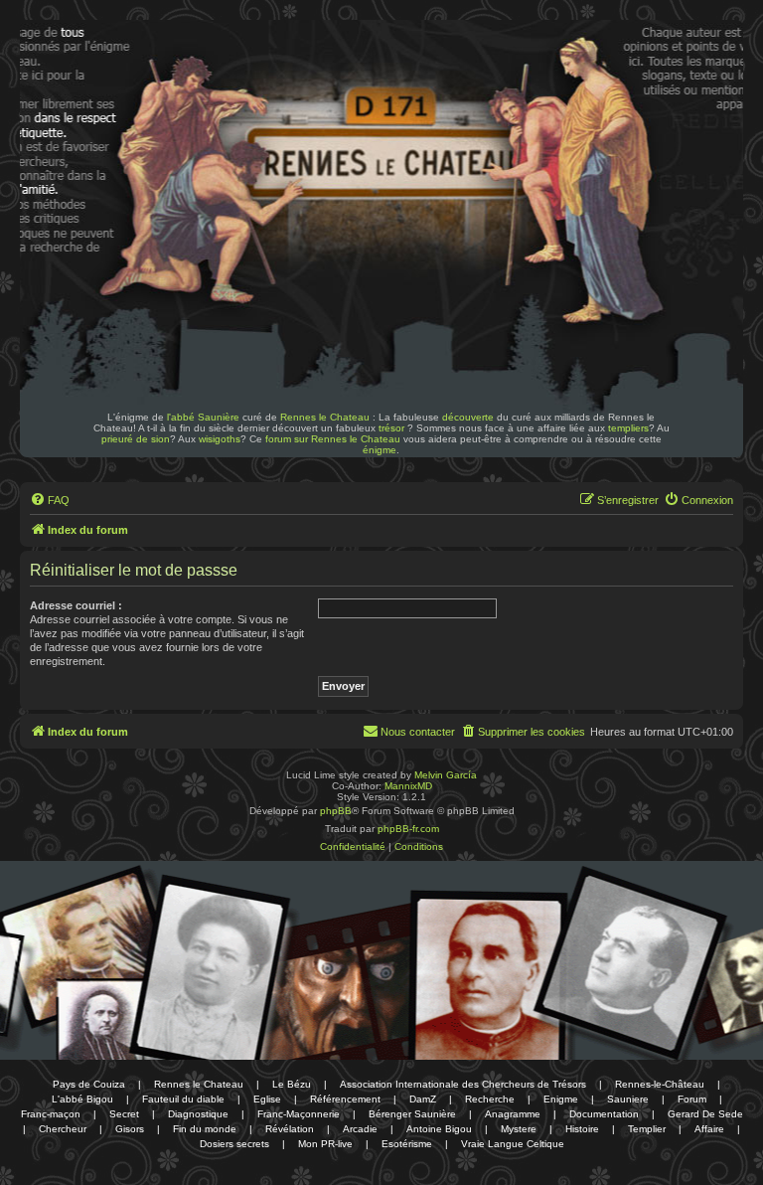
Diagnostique (198, 1113)
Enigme (560, 1099)
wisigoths (219, 438)
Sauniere (628, 1099)
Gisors (129, 1128)
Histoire (582, 1128)
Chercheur (62, 1128)
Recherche (490, 1099)
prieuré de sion (135, 438)
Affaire (709, 1128)
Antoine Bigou (439, 1128)
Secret (124, 1113)
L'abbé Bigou (82, 1099)
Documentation (604, 1113)
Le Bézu (291, 1084)
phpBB (336, 810)
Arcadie (360, 1128)
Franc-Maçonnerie (298, 1113)
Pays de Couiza (89, 1084)
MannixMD (408, 785)
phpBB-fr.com (408, 828)
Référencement (345, 1099)
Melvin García (445, 774)
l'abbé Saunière (203, 417)
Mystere (518, 1128)
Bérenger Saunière (412, 1113)
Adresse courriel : (76, 605)
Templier (647, 1128)
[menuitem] (50, 500)
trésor (391, 428)
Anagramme (512, 1113)
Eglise (267, 1099)
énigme (379, 449)
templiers (628, 428)
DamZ (422, 1099)
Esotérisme (407, 1143)
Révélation (289, 1128)
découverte (468, 417)
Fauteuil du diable (183, 1099)
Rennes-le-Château (659, 1084)
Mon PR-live (325, 1143)
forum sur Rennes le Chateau (332, 438)
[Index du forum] (157, 77)
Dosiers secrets (234, 1143)
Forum (692, 1099)
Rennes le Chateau (325, 417)
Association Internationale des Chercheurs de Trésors (463, 1084)
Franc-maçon (50, 1113)
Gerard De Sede (705, 1113)
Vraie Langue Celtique (512, 1143)
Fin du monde (204, 1128)
